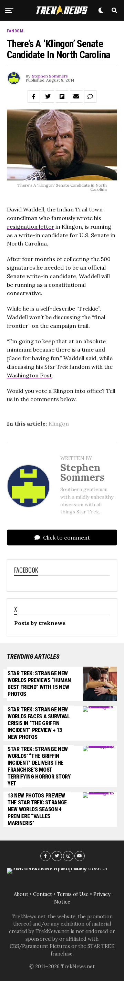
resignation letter (30, 226)
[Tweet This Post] (48, 96)
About (21, 894)
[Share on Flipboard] (62, 96)
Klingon (59, 423)
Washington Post (29, 375)
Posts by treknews (39, 622)
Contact (42, 894)
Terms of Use (73, 894)
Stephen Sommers (50, 76)
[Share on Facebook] (34, 96)
